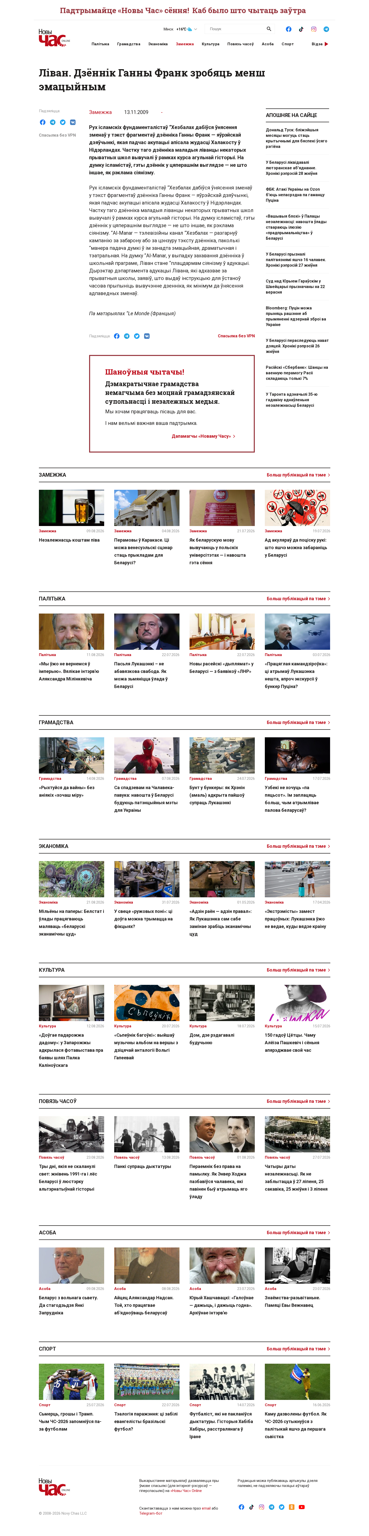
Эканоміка (158, 44)
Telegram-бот (150, 1513)
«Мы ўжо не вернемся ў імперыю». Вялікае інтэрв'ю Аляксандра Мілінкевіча (69, 671)
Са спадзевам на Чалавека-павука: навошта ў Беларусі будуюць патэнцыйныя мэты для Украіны (146, 799)
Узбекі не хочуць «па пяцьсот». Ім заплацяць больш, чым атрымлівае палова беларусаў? (292, 799)
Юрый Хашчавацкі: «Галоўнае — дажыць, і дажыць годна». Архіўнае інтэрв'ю (222, 1305)
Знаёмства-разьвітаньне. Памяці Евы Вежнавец (292, 1301)
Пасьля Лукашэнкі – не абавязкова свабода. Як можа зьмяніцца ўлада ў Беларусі (141, 675)
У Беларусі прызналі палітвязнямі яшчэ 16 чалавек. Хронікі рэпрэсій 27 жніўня (296, 260)
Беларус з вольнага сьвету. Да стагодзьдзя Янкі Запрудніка (68, 1305)
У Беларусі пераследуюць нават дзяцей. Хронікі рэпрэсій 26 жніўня (297, 346)
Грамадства (128, 44)
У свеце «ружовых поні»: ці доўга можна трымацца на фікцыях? (143, 919)
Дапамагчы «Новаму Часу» (201, 436)
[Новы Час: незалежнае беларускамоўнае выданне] (59, 35)
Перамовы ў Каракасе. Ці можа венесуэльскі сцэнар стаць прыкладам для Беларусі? (143, 551)
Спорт (288, 44)
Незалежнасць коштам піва (69, 540)
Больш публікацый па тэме (296, 474)
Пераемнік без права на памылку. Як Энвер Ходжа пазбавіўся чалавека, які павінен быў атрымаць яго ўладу (219, 1181)
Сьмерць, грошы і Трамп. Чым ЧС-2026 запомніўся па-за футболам (70, 1421)
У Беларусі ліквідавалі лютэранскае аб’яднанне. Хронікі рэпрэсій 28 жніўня (291, 168)
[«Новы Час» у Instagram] (314, 29)
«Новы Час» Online (186, 1490)
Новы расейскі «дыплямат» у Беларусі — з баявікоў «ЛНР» (222, 667)
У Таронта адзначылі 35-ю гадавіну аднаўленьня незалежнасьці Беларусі (292, 400)
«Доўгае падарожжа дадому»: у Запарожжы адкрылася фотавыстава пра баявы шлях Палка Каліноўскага (71, 1050)
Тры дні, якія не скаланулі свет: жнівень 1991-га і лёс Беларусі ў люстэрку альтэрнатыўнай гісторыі (68, 1178)
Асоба (268, 44)
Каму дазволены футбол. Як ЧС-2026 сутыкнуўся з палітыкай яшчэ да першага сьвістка (296, 1425)
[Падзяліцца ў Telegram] (52, 122)
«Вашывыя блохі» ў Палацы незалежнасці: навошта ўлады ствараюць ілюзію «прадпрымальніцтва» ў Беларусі (296, 227)
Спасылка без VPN (57, 135)
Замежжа (185, 44)
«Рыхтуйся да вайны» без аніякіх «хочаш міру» (66, 791)
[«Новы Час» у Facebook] (288, 29)
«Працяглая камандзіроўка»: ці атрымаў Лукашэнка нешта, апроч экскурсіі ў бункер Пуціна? (296, 675)
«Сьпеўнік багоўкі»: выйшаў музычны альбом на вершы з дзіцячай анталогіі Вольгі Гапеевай (146, 1046)
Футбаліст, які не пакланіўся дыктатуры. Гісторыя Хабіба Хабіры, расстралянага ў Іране (221, 1425)
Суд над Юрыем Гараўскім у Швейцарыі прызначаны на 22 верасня (295, 287)
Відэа (317, 44)
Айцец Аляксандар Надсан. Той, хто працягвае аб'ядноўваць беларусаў (144, 1305)
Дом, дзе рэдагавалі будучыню (212, 1038)
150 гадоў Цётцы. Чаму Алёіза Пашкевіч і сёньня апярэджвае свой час (292, 1042)
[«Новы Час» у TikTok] (301, 29)
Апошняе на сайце (291, 115)
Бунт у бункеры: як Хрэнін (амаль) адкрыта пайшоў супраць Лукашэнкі (217, 795)
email (206, 1508)
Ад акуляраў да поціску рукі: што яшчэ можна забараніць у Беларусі (296, 547)
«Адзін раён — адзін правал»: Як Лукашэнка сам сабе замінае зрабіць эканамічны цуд (221, 923)
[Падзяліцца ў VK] (73, 122)
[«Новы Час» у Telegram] (326, 29)
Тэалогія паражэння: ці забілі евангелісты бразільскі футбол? (146, 1421)
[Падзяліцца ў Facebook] (42, 122)
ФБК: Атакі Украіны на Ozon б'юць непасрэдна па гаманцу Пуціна (295, 195)
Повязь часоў (240, 44)
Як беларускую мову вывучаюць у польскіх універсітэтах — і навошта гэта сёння (218, 551)
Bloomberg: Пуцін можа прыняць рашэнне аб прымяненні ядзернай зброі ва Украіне (296, 316)
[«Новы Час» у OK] (291, 1507)
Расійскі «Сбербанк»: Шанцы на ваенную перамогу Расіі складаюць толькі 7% (297, 373)
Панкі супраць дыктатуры (142, 1166)
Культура (210, 44)
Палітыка (100, 44)
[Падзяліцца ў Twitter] (63, 122)
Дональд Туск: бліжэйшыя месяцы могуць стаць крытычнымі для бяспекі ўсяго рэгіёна (296, 138)
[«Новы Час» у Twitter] (281, 1507)
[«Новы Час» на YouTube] (301, 1507)
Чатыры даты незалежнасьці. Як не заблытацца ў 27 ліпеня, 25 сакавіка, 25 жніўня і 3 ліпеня (296, 1178)
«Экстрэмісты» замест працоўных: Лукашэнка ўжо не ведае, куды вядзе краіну (295, 919)
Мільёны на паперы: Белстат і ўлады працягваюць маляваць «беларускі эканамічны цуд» (71, 923)
